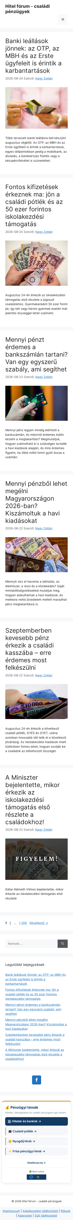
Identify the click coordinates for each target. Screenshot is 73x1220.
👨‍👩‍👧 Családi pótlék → (22, 1131)
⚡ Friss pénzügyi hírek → (26, 1151)
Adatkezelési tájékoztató (40, 1211)
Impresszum (11, 1211)
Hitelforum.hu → (36, 1162)
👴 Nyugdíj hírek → (21, 1141)
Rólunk (65, 1211)
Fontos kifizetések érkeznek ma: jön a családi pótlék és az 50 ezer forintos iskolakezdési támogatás (34, 205)
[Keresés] (63, 944)
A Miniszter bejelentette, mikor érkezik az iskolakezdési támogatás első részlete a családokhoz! (32, 800)
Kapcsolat (25, 1215)
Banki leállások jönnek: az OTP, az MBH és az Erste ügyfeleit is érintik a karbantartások (33, 55)
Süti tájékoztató (46, 1215)
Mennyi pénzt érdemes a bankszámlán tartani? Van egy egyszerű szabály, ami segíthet (36, 354)
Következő (39, 923)
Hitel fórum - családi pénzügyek (27, 9)
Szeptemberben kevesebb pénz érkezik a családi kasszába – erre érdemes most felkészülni (29, 649)
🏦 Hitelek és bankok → (24, 1121)
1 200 (23, 923)
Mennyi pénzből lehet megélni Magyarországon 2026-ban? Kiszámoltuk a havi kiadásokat (36, 502)
